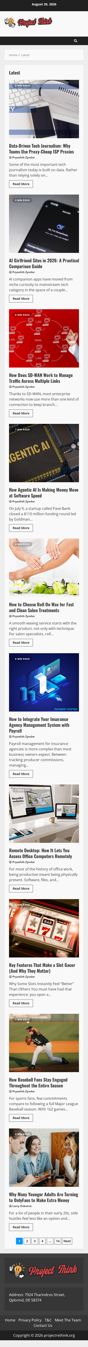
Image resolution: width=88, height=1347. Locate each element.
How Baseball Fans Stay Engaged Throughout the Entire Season (44, 1043)
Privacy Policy (30, 1320)
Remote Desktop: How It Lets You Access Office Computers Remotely (44, 813)
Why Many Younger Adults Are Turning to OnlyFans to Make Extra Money (44, 1157)
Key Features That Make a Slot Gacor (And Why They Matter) (44, 928)
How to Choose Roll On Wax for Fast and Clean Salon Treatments (44, 568)
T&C (48, 1320)
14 (58, 1241)
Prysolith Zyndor (23, 157)
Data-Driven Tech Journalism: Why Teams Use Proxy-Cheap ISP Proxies (44, 109)
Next (67, 1241)
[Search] (75, 41)
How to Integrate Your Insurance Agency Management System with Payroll (44, 682)
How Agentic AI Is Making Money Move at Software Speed (44, 453)
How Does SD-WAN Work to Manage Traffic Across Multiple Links (44, 338)
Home (10, 1320)
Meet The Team (68, 1320)
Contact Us (43, 1325)
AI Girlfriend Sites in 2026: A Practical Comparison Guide (44, 224)
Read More (21, 184)
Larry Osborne (22, 1206)
